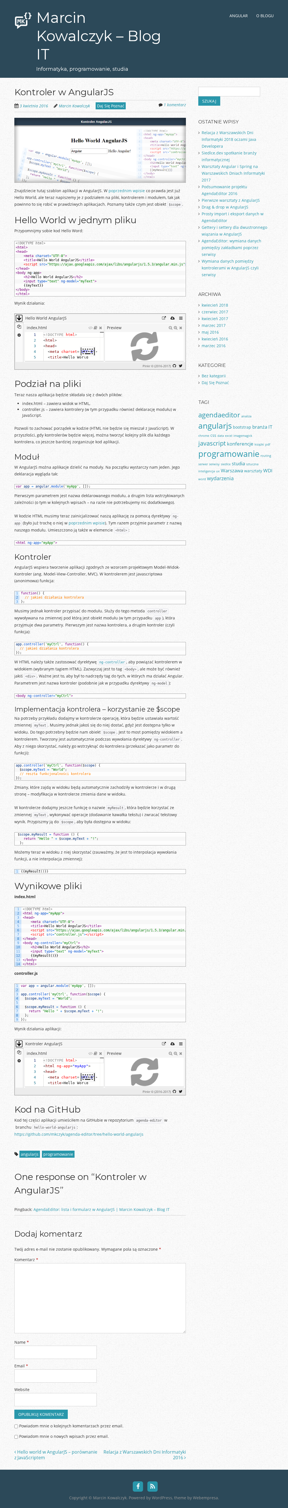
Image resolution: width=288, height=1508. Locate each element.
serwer (203, 464)
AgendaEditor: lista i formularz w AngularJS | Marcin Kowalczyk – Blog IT (101, 1209)
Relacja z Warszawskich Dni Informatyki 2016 (145, 1455)
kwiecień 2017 (215, 318)
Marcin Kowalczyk (74, 105)
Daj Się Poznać (110, 105)
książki (259, 444)
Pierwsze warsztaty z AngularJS (231, 200)
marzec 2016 (214, 345)
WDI (268, 470)
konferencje (240, 443)
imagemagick (242, 436)
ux (218, 471)
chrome (203, 436)
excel (228, 436)
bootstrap (242, 427)
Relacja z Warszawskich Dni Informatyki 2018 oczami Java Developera (229, 139)
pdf (267, 444)
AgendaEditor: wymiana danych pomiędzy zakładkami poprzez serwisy (231, 247)
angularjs (30, 1154)
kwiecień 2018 (215, 305)
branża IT (262, 427)
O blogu (265, 15)
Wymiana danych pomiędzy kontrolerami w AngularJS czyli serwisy (230, 267)
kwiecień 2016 (215, 339)
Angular (239, 15)
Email (21, 1366)
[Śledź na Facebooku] (138, 1486)
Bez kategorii (214, 375)
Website (22, 1389)
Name (21, 1342)
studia (238, 463)
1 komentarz (175, 104)
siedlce (226, 464)
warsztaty (253, 470)
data (220, 436)
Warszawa (232, 470)
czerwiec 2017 (215, 312)
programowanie (58, 1154)
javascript (212, 443)
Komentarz (26, 1259)
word (202, 479)
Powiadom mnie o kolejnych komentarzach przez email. (71, 1426)
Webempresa (205, 1497)
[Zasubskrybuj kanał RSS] (153, 1486)
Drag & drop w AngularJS (225, 207)
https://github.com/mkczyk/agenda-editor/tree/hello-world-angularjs (78, 1134)
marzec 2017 (214, 325)
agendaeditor (219, 414)
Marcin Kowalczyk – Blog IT (98, 36)
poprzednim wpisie (127, 190)
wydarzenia (220, 478)
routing (265, 456)
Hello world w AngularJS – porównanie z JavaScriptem (55, 1455)
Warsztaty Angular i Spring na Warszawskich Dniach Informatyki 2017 (233, 173)
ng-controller (112, 662)
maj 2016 (210, 332)
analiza (246, 416)
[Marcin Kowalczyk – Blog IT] (23, 20)
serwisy (214, 464)
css (213, 435)
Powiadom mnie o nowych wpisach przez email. (64, 1436)
